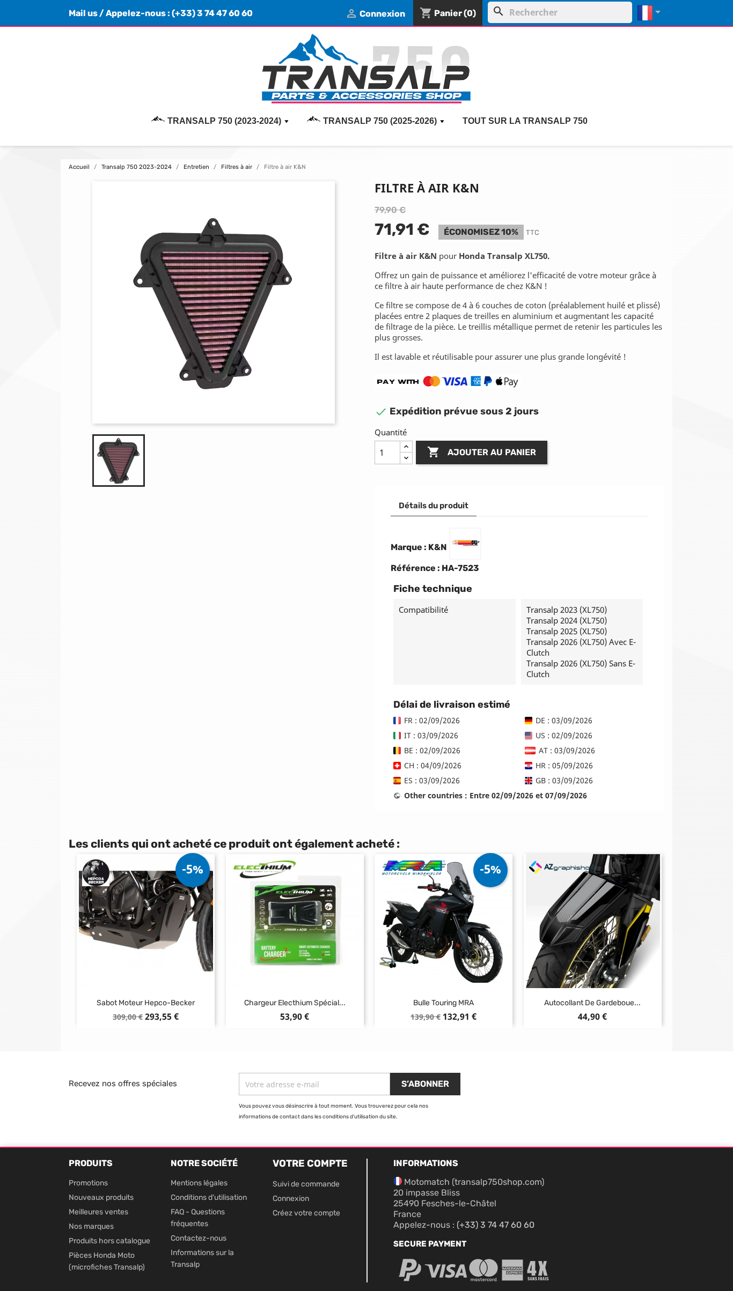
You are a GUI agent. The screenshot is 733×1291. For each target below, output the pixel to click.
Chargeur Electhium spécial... (295, 1002)
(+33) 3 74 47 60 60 (212, 13)
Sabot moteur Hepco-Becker (146, 1002)
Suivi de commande (306, 1184)
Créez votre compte (306, 1213)
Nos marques (91, 1226)
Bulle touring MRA (443, 1002)
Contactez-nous (198, 1238)
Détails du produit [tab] (433, 505)
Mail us (83, 13)
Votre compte (310, 1163)
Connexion (291, 1198)
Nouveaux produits (101, 1197)
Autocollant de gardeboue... (592, 1002)
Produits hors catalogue (109, 1240)
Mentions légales (199, 1183)
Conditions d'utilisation (209, 1197)
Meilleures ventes (98, 1211)
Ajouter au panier (481, 452)
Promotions (88, 1183)
